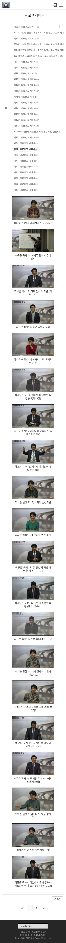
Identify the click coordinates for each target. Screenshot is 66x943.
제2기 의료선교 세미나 (26, 183)
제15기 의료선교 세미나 (26, 102)
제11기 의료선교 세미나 (26, 125)
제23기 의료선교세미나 (26, 26)
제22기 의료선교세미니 (26, 38)
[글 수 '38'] (6, 108)
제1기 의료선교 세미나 (26, 189)
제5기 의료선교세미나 (25, 166)
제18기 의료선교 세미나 (26, 79)
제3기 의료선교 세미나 (26, 178)
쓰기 (58, 898)
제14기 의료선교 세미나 (26, 108)
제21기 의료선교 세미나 (26, 61)
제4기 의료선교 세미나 (26, 172)
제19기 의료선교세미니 (26, 73)
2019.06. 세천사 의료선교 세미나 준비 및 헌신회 (37, 131)
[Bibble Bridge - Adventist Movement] (6, 5)
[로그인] (55, 5)
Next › (45, 908)
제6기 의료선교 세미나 (26, 160)
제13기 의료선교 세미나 (26, 114)
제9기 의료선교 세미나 (26, 143)
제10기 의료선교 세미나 (26, 137)
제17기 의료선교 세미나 (26, 84)
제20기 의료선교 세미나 (26, 67)
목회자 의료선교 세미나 (26, 96)
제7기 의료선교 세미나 (26, 154)
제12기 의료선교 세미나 (26, 119)
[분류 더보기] (61, 26)
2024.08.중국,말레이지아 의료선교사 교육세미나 (38, 55)
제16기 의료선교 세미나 (26, 90)
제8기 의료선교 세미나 (26, 148)
